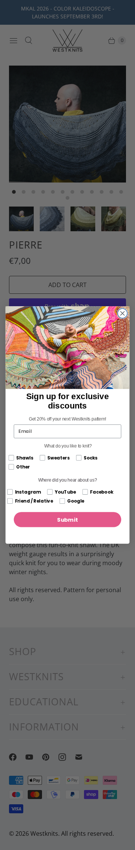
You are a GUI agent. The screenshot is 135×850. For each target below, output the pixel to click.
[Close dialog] (123, 313)
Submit (67, 520)
